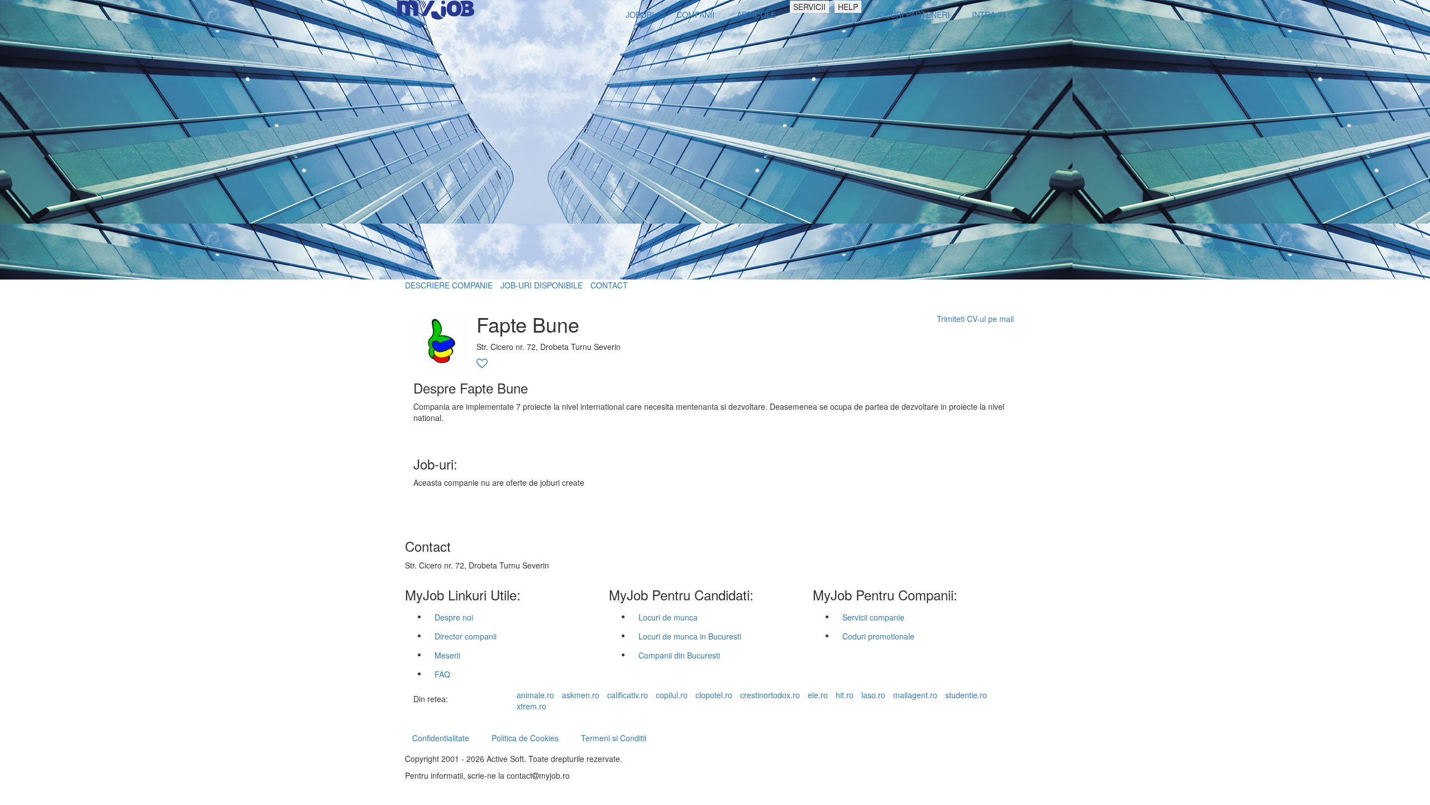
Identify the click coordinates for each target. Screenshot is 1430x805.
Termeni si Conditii (613, 738)
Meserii (447, 655)
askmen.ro (580, 694)
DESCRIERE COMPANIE (449, 285)
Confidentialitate (440, 738)
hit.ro (845, 694)
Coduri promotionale (878, 636)
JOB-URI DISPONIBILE (541, 285)
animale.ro (535, 694)
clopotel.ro (713, 694)
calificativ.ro (627, 694)
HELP (848, 6)
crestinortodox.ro (770, 694)
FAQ (442, 674)
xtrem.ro (531, 706)
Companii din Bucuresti (679, 655)
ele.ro (818, 694)
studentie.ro (966, 694)
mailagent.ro (915, 694)
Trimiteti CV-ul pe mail (975, 318)
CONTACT (609, 285)
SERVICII (809, 6)
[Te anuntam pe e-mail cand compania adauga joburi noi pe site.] (482, 364)
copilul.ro (672, 694)
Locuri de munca (668, 617)
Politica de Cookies (525, 738)
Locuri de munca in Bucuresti (689, 636)
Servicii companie (873, 617)
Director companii (466, 636)
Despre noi (454, 617)
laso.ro (873, 694)
